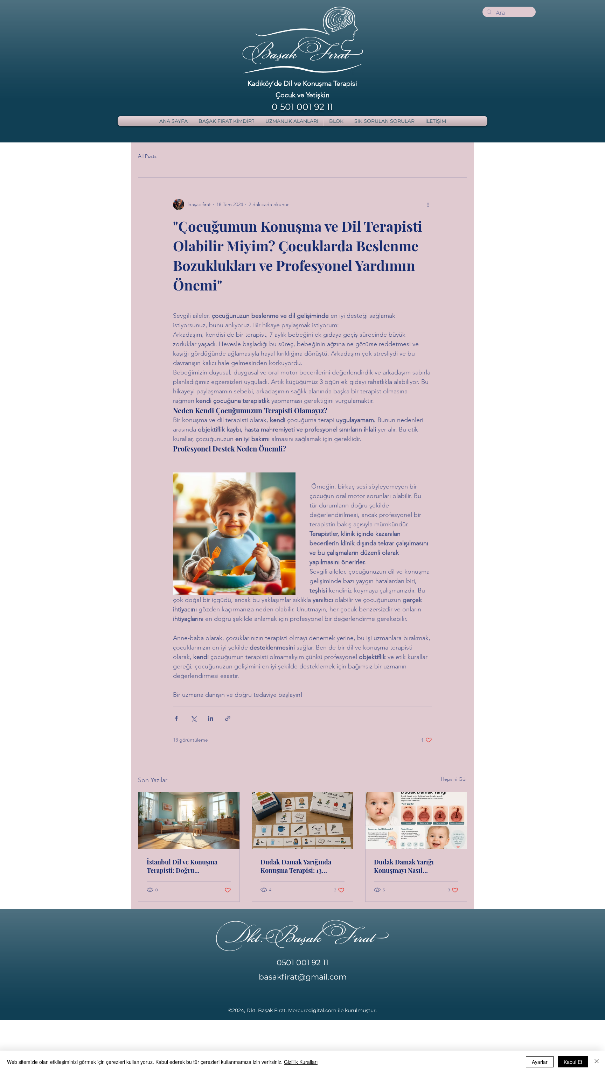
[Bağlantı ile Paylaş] (227, 718)
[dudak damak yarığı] (302, 820)
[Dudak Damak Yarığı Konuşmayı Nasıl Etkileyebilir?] (416, 820)
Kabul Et (573, 1061)
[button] (292, 121)
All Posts (147, 156)
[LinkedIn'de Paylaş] (210, 718)
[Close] (596, 1061)
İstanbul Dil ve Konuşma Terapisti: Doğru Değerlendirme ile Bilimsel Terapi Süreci (186, 866)
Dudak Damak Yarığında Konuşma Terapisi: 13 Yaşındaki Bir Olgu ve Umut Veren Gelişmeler (300, 866)
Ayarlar (540, 1061)
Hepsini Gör (454, 779)
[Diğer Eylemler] (428, 204)
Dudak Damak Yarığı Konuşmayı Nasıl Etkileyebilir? (404, 866)
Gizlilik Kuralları (301, 1061)
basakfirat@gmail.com (303, 977)
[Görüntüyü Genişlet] (234, 533)
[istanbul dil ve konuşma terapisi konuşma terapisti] (188, 820)
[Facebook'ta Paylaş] (176, 718)
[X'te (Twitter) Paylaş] (193, 718)
